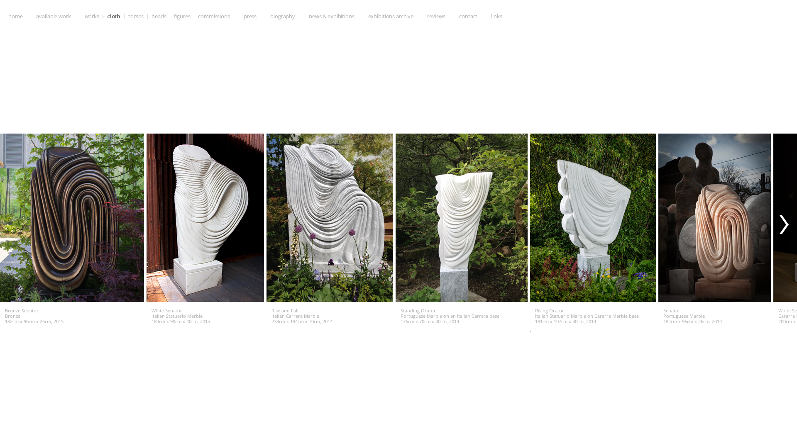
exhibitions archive (390, 16)
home (15, 16)
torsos (136, 16)
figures (182, 16)
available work (53, 16)
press (250, 16)
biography (282, 16)
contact (468, 16)
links (496, 16)
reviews (436, 16)
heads (159, 16)
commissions (214, 16)
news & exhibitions (331, 16)
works (92, 16)
